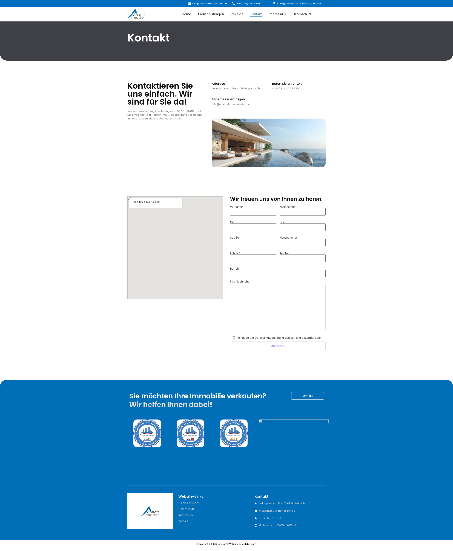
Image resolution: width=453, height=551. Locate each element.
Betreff (234, 268)
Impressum (277, 14)
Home (186, 14)
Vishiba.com (249, 544)
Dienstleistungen (211, 14)
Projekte (237, 14)
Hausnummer (288, 237)
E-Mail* (235, 253)
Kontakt (256, 14)
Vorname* (236, 206)
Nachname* (287, 206)
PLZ (282, 222)
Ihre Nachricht (239, 281)
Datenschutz (302, 14)
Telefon (284, 253)
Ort (232, 222)
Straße (234, 237)
